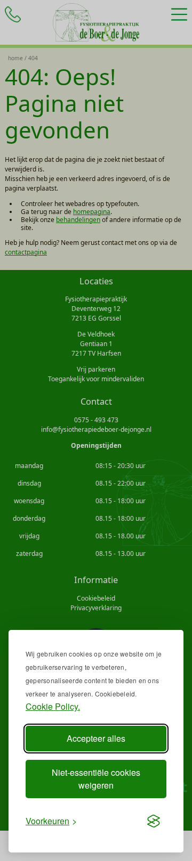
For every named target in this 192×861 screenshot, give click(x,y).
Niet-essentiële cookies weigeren (96, 778)
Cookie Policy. (53, 706)
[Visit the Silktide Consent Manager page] (153, 821)
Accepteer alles (96, 738)
